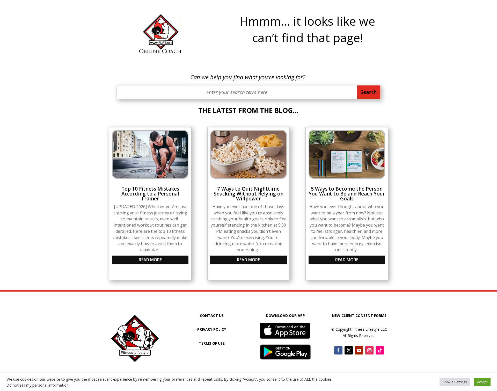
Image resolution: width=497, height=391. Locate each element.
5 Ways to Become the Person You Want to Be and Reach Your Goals (347, 193)
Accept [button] (482, 382)
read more (150, 260)
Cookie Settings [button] (455, 382)
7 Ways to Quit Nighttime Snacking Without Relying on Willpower (248, 193)
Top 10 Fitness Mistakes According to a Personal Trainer (150, 193)
